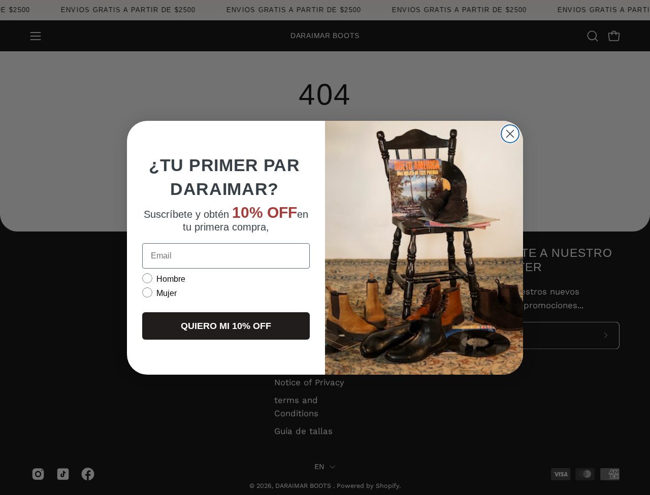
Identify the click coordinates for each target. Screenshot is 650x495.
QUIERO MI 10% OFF (226, 325)
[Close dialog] (510, 134)
